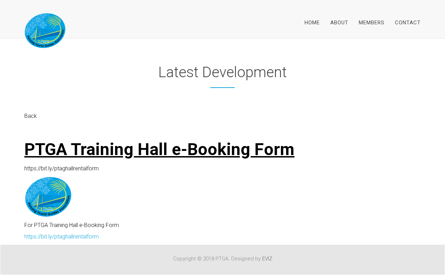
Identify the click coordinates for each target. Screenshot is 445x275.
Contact (408, 22)
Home (312, 22)
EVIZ (267, 259)
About (339, 22)
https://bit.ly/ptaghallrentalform (61, 236)
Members (372, 22)
